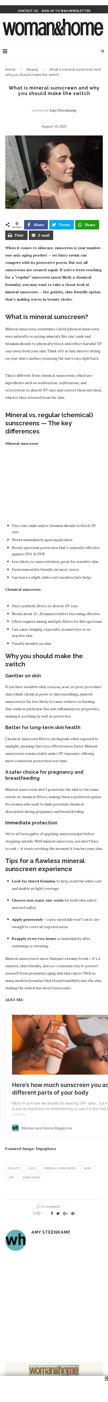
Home (10, 69)
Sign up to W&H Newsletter (65, 11)
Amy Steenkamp (63, 110)
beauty (14, 1168)
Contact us (28, 11)
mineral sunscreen (60, 1168)
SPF (11, 1177)
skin (87, 1168)
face (32, 1168)
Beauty (32, 69)
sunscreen (31, 1177)
